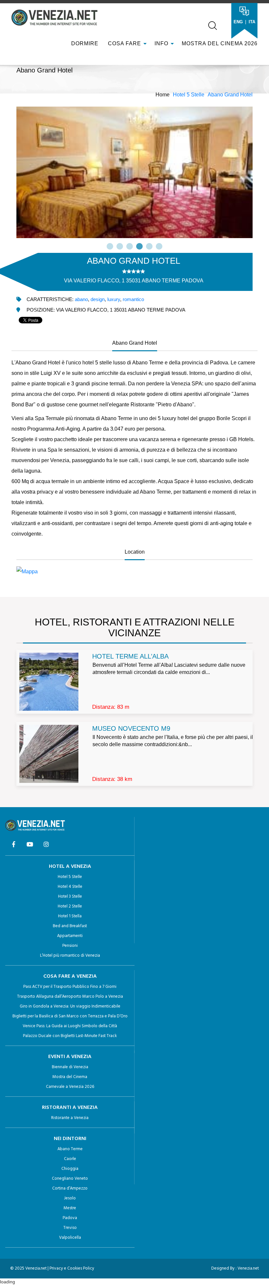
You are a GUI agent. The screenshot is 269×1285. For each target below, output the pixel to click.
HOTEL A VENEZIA (70, 866)
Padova (70, 1217)
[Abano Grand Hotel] (134, 571)
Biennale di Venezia (70, 1067)
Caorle (70, 1158)
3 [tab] (129, 246)
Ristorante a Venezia (70, 1117)
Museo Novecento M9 (131, 728)
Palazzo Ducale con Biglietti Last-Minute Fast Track (70, 1035)
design (98, 299)
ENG (238, 21)
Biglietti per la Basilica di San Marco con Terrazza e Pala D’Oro (70, 1016)
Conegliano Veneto (70, 1178)
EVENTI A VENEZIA (70, 1056)
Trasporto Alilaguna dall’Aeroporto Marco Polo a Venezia (70, 996)
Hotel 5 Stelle (188, 94)
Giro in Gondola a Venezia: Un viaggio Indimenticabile (70, 1006)
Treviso (70, 1227)
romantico (133, 299)
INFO (162, 43)
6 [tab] (159, 246)
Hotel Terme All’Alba (130, 656)
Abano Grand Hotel (230, 94)
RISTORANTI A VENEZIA (70, 1107)
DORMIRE (84, 43)
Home (162, 94)
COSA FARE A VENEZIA (70, 976)
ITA (252, 21)
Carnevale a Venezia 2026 (70, 1086)
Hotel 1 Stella (70, 916)
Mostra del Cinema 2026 (220, 43)
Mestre (70, 1208)
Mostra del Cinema (69, 1076)
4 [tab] (139, 246)
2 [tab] (119, 246)
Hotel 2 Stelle (70, 906)
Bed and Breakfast (70, 926)
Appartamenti (70, 935)
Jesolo (70, 1198)
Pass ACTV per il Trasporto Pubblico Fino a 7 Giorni (69, 986)
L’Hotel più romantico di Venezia (70, 955)
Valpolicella (70, 1237)
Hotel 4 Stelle (70, 886)
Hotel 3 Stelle (70, 896)
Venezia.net (248, 1268)
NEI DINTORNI (70, 1138)
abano (81, 299)
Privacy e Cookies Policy (72, 1268)
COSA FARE (124, 43)
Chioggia (69, 1168)
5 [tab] (149, 246)
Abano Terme (70, 1149)
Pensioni (70, 945)
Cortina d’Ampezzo (70, 1188)
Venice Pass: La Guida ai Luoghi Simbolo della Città (70, 1026)
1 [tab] (110, 246)
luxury (113, 299)
